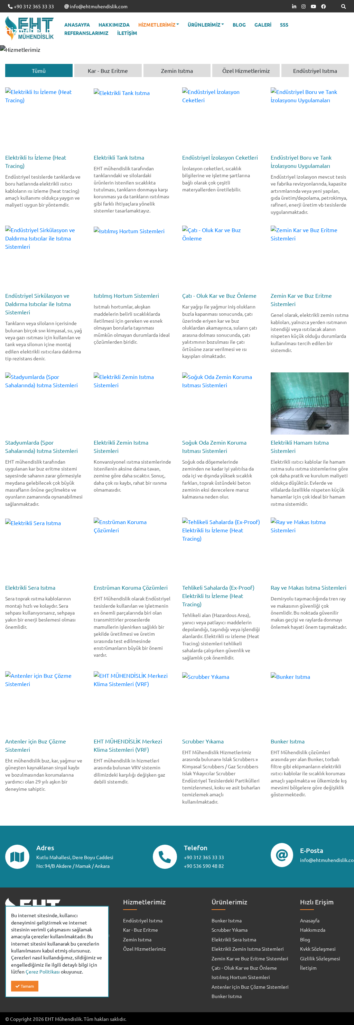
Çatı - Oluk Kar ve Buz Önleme (244, 968)
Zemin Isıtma (137, 939)
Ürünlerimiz (204, 24)
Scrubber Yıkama (230, 930)
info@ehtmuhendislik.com (98, 6)
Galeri (262, 24)
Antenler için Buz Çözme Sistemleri (250, 987)
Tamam (27, 986)
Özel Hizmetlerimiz (144, 949)
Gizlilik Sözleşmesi (320, 958)
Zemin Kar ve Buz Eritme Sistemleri (250, 958)
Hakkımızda (114, 24)
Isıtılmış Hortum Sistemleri (241, 977)
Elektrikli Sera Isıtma (234, 939)
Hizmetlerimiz (157, 24)
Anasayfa (77, 24)
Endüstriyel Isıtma (142, 920)
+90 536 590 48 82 (204, 866)
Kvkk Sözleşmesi (318, 949)
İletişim (308, 968)
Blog (239, 24)
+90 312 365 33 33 (33, 6)
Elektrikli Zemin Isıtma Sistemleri (248, 949)
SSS (284, 24)
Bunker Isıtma (227, 920)
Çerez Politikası (43, 971)
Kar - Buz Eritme (140, 930)
